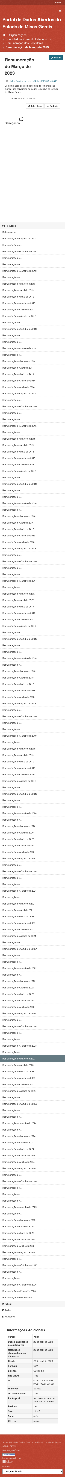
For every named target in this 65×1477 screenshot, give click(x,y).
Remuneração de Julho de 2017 (18, 619)
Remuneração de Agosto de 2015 (19, 470)
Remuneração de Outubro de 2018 (19, 716)
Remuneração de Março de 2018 (18, 671)
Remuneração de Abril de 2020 (18, 832)
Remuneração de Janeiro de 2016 (19, 503)
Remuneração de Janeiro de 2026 (19, 1284)
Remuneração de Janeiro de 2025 (19, 1207)
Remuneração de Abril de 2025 (18, 1226)
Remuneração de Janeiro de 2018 (19, 658)
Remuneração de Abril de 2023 (18, 1065)
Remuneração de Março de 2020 (18, 826)
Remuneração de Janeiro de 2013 (19, 270)
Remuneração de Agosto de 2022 (19, 1013)
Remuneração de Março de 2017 (18, 593)
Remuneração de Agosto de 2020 (19, 858)
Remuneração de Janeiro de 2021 (19, 890)
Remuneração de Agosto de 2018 (19, 703)
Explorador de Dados (24, 98)
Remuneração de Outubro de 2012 (19, 251)
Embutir (53, 106)
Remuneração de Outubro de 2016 (19, 561)
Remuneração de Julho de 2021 (18, 929)
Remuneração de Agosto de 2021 (19, 935)
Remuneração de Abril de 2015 (18, 445)
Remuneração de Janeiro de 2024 (19, 1123)
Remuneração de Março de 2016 (18, 516)
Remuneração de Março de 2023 (27, 47)
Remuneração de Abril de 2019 (18, 755)
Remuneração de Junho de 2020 (18, 845)
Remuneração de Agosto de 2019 (19, 780)
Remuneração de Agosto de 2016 (19, 548)
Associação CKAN (11, 1450)
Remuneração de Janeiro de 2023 (19, 1045)
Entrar (58, 2)
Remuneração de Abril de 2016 (18, 522)
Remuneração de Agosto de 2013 (19, 316)
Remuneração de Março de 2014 (18, 361)
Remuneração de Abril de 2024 (18, 1142)
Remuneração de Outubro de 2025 (19, 1265)
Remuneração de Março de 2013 (18, 283)
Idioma (6, 1466)
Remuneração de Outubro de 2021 (19, 948)
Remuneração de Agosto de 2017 (19, 625)
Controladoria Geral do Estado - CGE (29, 39)
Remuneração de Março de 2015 (18, 438)
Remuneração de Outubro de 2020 (19, 871)
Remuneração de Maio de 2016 (18, 529)
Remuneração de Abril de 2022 (18, 987)
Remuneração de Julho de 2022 (18, 1006)
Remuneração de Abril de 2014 (18, 367)
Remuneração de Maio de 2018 (18, 684)
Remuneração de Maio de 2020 (18, 839)
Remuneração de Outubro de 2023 (19, 1103)
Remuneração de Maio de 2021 (18, 916)
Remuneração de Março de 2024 (18, 1136)
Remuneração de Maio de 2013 (18, 296)
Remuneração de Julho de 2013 (18, 309)
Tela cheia (36, 106)
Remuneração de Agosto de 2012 (19, 238)
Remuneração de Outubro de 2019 (19, 793)
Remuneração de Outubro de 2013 (19, 328)
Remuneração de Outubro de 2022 (19, 1026)
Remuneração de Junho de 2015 (18, 458)
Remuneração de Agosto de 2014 (19, 393)
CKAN (7, 1461)
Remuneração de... (12, 244)
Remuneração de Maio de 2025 (18, 1232)
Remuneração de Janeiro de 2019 (19, 735)
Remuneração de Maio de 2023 (18, 1071)
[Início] (3, 35)
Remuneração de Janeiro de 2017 (19, 580)
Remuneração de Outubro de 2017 (19, 638)
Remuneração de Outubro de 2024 (19, 1181)
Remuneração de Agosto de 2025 (19, 1252)
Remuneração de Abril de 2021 (18, 910)
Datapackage (9, 232)
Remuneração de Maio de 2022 (18, 994)
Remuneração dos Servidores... (26, 43)
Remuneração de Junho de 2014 (18, 380)
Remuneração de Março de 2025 (18, 1220)
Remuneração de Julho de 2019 (18, 774)
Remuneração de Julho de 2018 (18, 696)
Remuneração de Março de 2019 (18, 748)
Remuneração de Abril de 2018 (18, 677)
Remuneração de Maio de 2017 (18, 606)
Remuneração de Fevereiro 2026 (19, 1291)
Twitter (8, 1310)
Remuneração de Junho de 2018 (18, 690)
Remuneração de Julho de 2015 (18, 464)
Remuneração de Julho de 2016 (18, 542)
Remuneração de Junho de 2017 (18, 613)
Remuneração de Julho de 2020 (18, 851)
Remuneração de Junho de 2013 (18, 303)
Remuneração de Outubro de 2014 (19, 406)
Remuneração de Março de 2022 (18, 981)
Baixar (57, 57)
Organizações (18, 35)
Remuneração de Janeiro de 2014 (19, 348)
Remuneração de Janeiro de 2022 (19, 968)
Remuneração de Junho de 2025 (18, 1239)
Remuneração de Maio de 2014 (18, 374)
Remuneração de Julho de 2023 (18, 1084)
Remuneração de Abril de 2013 (18, 290)
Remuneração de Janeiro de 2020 (19, 813)
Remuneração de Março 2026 (17, 1297)
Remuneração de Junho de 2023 (18, 1077)
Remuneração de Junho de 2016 (18, 535)
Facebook (9, 1316)
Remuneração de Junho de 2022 (18, 1000)
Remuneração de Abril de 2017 (18, 600)
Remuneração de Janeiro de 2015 (19, 425)
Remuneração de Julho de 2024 (18, 1161)
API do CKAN (9, 1446)
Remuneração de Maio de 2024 (18, 1149)
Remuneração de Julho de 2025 (18, 1245)
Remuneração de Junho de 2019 (18, 768)
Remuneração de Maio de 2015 (18, 451)
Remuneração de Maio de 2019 (18, 761)
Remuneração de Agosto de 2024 (19, 1168)
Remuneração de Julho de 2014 (18, 387)
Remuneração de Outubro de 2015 (19, 483)
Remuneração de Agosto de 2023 (19, 1090)
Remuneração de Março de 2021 (18, 903)
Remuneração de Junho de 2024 (18, 1155)
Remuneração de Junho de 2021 (18, 923)
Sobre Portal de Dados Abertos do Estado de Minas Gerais (31, 1442)
